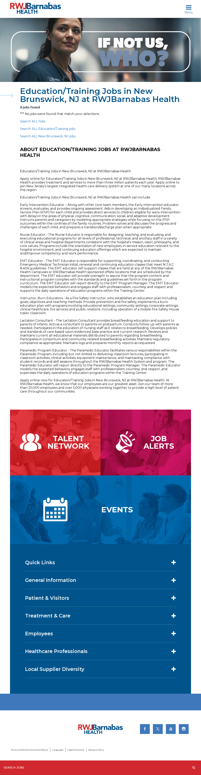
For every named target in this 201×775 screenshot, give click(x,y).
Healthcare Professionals (56, 651)
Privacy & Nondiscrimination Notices (29, 749)
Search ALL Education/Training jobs (47, 129)
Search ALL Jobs (32, 121)
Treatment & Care (47, 616)
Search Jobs (14, 767)
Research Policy (96, 749)
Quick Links (40, 562)
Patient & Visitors (47, 598)
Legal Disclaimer (76, 749)
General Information (50, 580)
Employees (39, 634)
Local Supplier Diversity (54, 669)
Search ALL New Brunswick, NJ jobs (48, 136)
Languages (57, 749)
